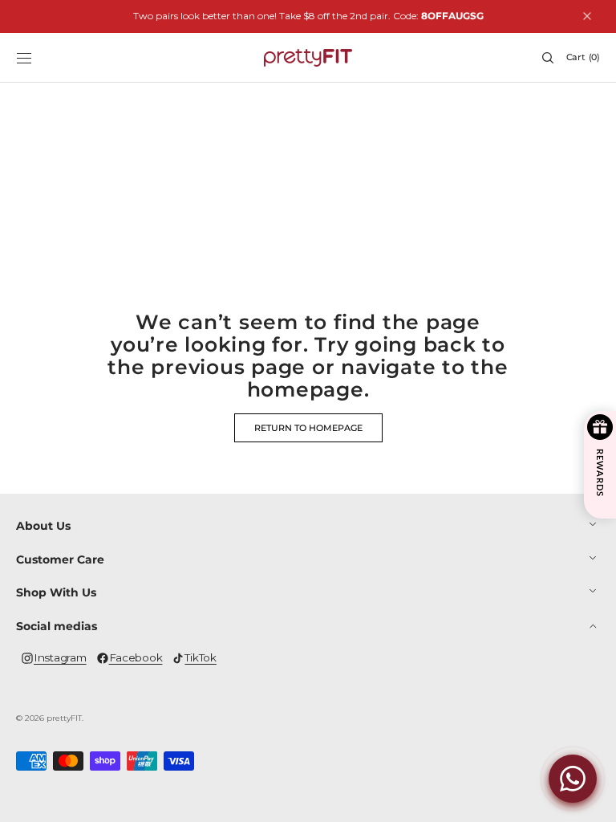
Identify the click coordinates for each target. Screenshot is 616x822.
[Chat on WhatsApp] (573, 779)
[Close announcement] (587, 16)
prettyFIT (64, 718)
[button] (24, 57)
